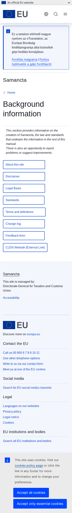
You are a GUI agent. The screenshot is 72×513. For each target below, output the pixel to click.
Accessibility (11, 297)
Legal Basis (24, 188)
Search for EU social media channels (27, 387)
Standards (24, 200)
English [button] (46, 14)
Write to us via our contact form (23, 363)
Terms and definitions (24, 211)
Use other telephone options (21, 358)
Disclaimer (24, 176)
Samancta (11, 274)
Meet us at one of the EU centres (24, 369)
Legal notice (11, 417)
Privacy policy (12, 411)
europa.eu (33, 334)
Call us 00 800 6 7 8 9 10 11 (21, 352)
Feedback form (24, 235)
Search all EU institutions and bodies (27, 441)
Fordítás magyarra (24, 59)
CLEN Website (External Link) (25, 247)
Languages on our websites (21, 406)
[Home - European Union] (22, 14)
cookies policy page (29, 465)
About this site (24, 164)
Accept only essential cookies (40, 504)
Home (11, 92)
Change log (24, 223)
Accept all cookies (31, 493)
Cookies (8, 422)
